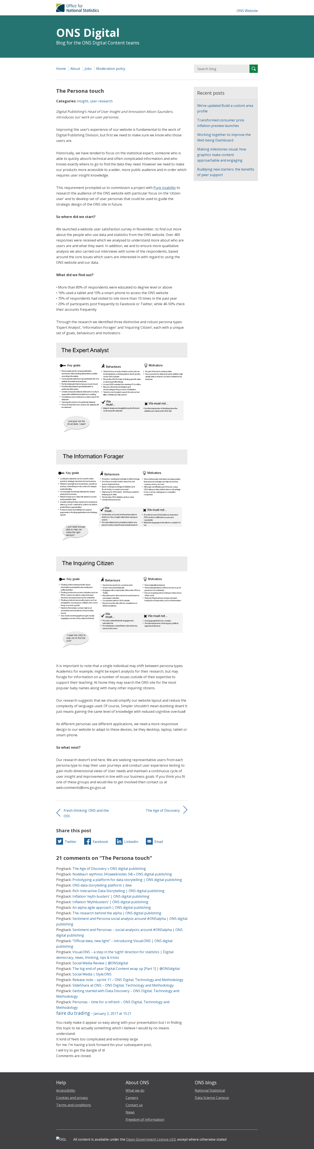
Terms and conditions (73, 1105)
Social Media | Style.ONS (92, 974)
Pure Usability (164, 187)
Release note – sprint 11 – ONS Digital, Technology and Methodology (127, 979)
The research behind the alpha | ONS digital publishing (116, 913)
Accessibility (65, 1090)
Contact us (134, 1105)
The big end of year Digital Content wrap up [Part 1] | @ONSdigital (126, 968)
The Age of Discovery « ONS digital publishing (109, 868)
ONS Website (247, 10)
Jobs (88, 68)
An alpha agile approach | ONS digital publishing (111, 907)
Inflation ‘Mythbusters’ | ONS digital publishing (110, 902)
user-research (101, 101)
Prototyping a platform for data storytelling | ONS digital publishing (127, 879)
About (75, 68)
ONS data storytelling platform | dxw (102, 885)
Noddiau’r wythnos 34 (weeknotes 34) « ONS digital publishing (122, 874)
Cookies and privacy (72, 1097)
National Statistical (210, 1090)
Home (61, 68)
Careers (132, 1097)
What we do (135, 1090)
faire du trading (73, 1013)
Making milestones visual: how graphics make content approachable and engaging (221, 155)
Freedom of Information (145, 1119)
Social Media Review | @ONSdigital (100, 963)
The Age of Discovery (163, 810)
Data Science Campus (212, 1097)
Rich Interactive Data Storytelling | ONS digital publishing (118, 890)
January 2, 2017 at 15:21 (112, 1013)
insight (82, 101)
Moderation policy (110, 68)
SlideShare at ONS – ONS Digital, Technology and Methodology (123, 985)
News (130, 1112)
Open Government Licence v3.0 (151, 1139)
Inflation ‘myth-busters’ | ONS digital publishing (110, 896)
